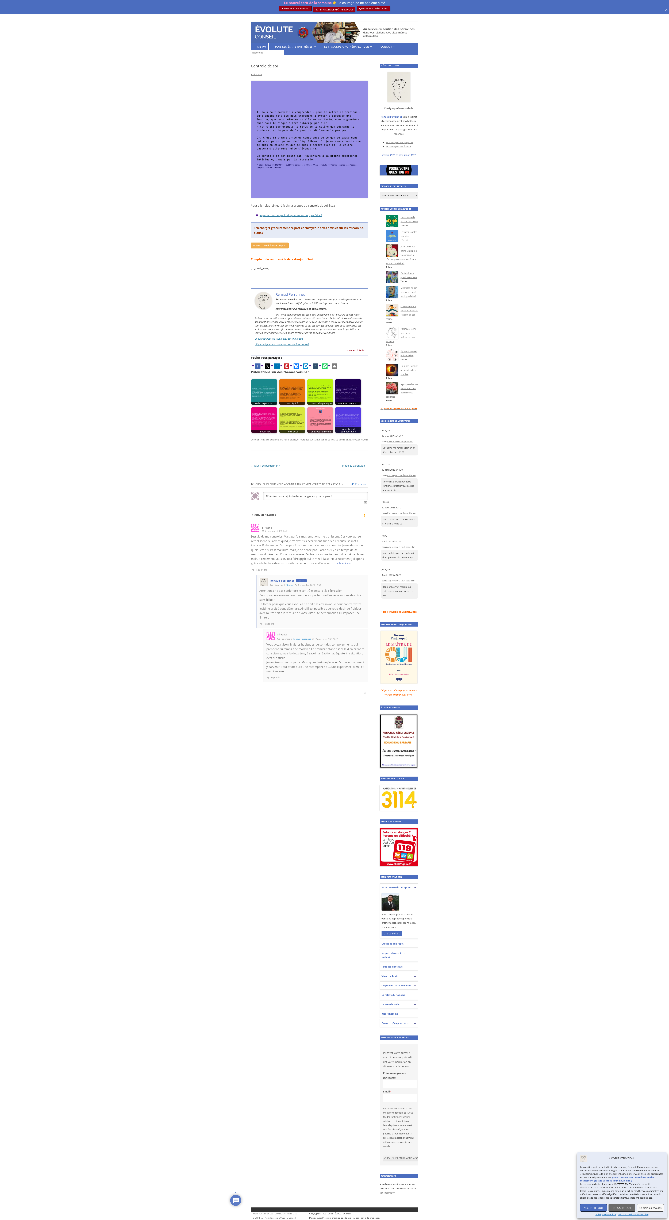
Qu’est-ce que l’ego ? (393, 943)
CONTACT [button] (386, 46)
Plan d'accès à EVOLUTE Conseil (280, 1217)
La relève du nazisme (393, 994)
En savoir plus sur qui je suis (399, 142)
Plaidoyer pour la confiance (401, 475)
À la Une (262, 46)
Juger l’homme (390, 1013)
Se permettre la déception (396, 887)
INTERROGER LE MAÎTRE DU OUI (334, 8)
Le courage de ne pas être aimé (361, 3)
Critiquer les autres (324, 439)
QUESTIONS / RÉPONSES (373, 8)
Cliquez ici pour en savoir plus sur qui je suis (279, 338)
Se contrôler (342, 439)
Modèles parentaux (355, 465)
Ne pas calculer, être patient (393, 955)
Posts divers (290, 439)
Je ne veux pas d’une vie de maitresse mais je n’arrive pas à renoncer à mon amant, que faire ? (402, 255)
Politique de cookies (605, 1214)
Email (386, 1091)
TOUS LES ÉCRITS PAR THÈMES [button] (294, 46)
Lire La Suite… (392, 933)
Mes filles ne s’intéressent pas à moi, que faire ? (409, 292)
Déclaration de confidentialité (633, 1214)
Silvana (289, 585)
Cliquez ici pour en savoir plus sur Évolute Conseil (282, 344)
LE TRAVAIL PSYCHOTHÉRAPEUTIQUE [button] (346, 46)
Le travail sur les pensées (400, 441)
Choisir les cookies (650, 1208)
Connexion (360, 484)
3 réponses (256, 74)
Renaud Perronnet (282, 580)
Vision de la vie (390, 976)
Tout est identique (392, 966)
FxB (353, 1217)
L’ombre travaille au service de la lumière (409, 370)
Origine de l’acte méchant (396, 985)
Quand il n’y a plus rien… (395, 1023)
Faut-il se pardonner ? (265, 465)
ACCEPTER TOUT (593, 1208)
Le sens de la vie (390, 1004)
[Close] (666, 9)
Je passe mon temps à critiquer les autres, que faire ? (291, 215)
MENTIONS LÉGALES (263, 1213)
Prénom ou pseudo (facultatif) (394, 1075)
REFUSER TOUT (622, 1208)
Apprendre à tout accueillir (401, 546)
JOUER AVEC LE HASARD (295, 8)
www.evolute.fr (355, 350)
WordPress (322, 1217)
